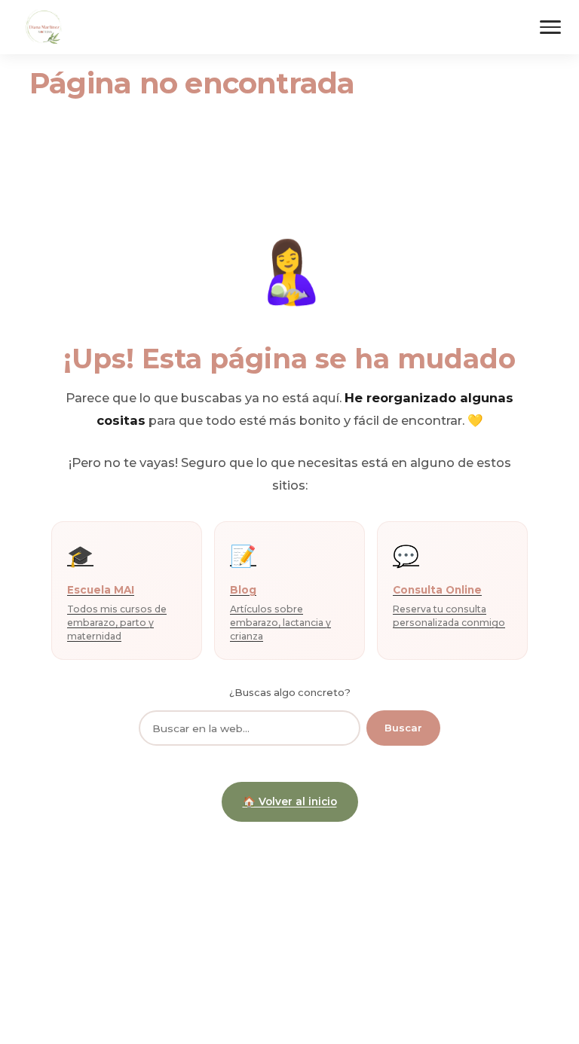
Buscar (403, 728)
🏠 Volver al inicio (290, 801)
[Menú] (550, 27)
